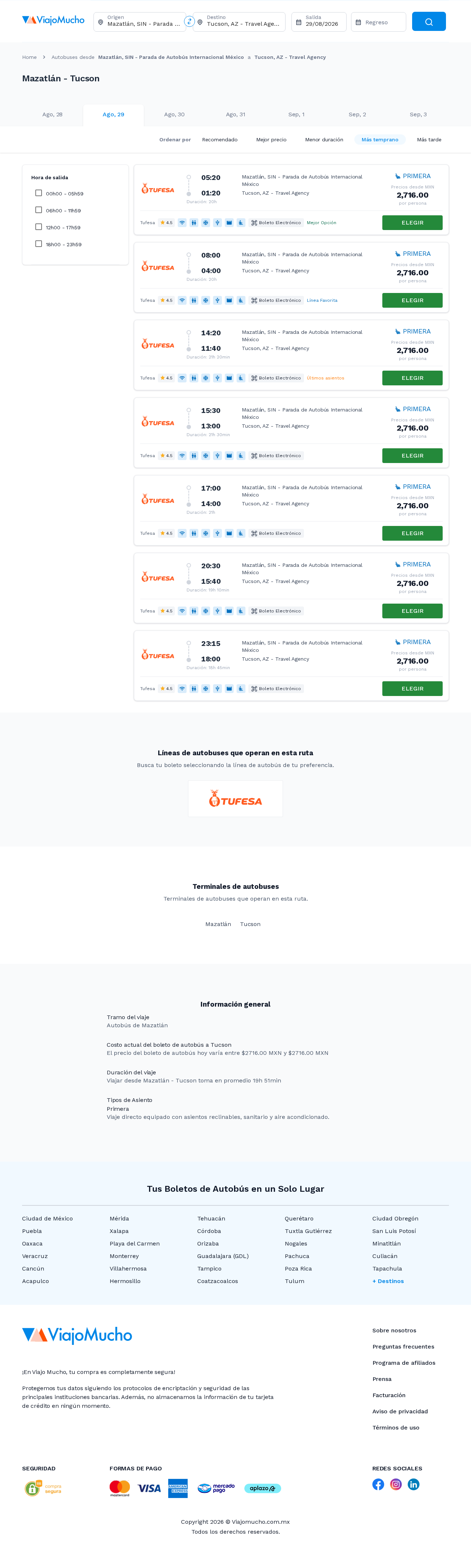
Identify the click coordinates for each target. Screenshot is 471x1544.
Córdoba (209, 1230)
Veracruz (35, 1255)
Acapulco (35, 1281)
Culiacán (384, 1255)
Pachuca (297, 1255)
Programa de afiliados (403, 1362)
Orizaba (208, 1243)
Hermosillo (125, 1281)
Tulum (294, 1281)
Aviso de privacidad (400, 1411)
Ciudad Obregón (395, 1218)
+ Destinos (388, 1281)
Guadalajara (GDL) (223, 1255)
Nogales (296, 1243)
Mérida (119, 1218)
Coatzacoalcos (217, 1281)
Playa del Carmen (135, 1243)
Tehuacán (211, 1218)
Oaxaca (32, 1243)
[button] (291, 199)
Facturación (389, 1395)
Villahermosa (128, 1268)
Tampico (209, 1268)
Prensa (382, 1378)
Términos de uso (395, 1427)
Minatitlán (386, 1243)
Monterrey (124, 1255)
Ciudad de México (47, 1218)
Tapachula (387, 1268)
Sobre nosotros (394, 1330)
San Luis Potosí (394, 1230)
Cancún (33, 1268)
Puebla (32, 1230)
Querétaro (299, 1218)
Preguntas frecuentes (403, 1346)
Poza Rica (298, 1268)
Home (29, 57)
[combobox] (143, 24)
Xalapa (119, 1230)
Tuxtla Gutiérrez (308, 1230)
